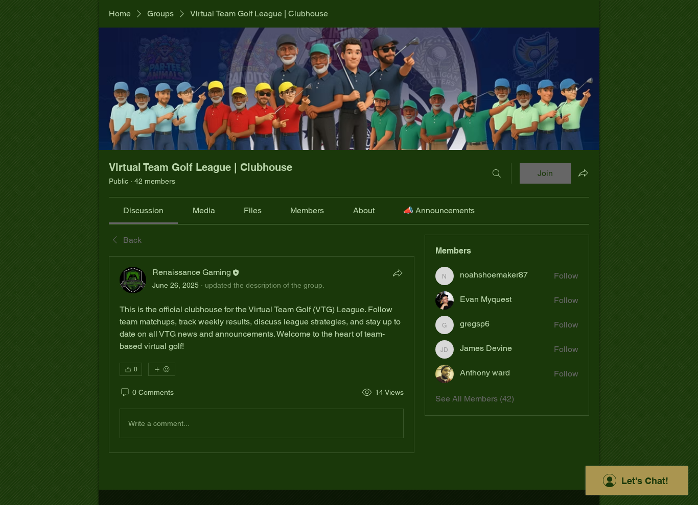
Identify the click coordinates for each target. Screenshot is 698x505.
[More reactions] (161, 369)
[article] (261, 354)
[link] (143, 210)
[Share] (397, 273)
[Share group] (583, 173)
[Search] (497, 173)
